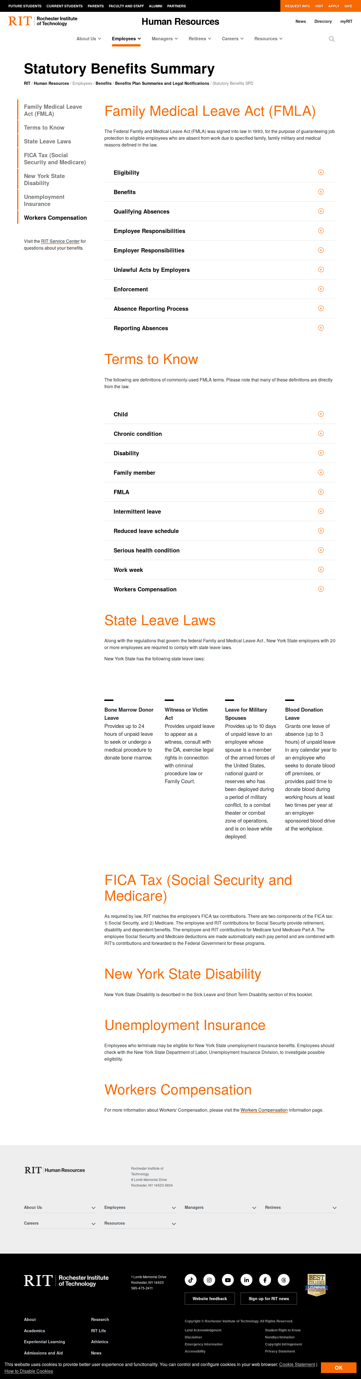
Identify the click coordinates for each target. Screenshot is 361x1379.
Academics (34, 1330)
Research (100, 1319)
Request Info (297, 5)
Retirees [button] (197, 38)
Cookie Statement (297, 1364)
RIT (27, 83)
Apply (333, 5)
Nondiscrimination (279, 1337)
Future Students (24, 5)
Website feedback (210, 1298)
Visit (319, 5)
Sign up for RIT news (269, 1298)
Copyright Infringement (283, 1344)
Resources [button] (266, 38)
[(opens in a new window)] (191, 1280)
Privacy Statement (280, 1351)
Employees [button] (124, 38)
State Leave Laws (47, 141)
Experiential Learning (44, 1341)
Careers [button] (230, 38)
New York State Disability (44, 179)
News (301, 21)
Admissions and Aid (43, 1353)
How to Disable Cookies (29, 1371)
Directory (323, 21)
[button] (332, 38)
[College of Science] (55, 1170)
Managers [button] (162, 38)
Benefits (104, 83)
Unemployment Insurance (44, 200)
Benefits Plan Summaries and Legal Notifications (162, 83)
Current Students (65, 5)
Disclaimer (193, 1337)
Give (348, 5)
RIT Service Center (60, 241)
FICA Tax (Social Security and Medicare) (55, 158)
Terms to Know (44, 127)
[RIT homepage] (42, 21)
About (30, 1319)
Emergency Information (204, 1344)
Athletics (99, 1341)
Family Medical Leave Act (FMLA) (53, 109)
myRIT (346, 21)
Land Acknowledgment (203, 1330)
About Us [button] (86, 38)
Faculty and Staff (126, 5)
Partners (176, 5)
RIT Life (98, 1330)
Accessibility (195, 1351)
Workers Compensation (55, 217)
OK (339, 1367)
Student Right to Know (283, 1330)
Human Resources (51, 83)
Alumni (155, 5)
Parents (96, 5)
